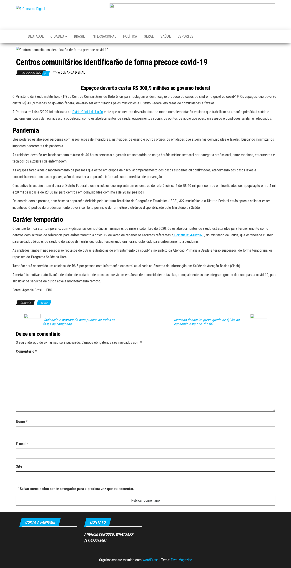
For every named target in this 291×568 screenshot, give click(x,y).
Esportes (185, 36)
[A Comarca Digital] (18, 36)
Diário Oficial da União (87, 112)
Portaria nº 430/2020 (188, 235)
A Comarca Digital (71, 72)
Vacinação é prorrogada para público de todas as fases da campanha (79, 322)
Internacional (104, 36)
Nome (22, 421)
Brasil (79, 36)
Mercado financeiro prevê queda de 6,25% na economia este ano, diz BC (207, 322)
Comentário (26, 351)
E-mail (22, 444)
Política (130, 36)
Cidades (57, 36)
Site (19, 466)
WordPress (150, 560)
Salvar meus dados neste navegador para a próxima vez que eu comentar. (77, 489)
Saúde (166, 36)
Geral (149, 36)
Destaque (36, 36)
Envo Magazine (181, 560)
